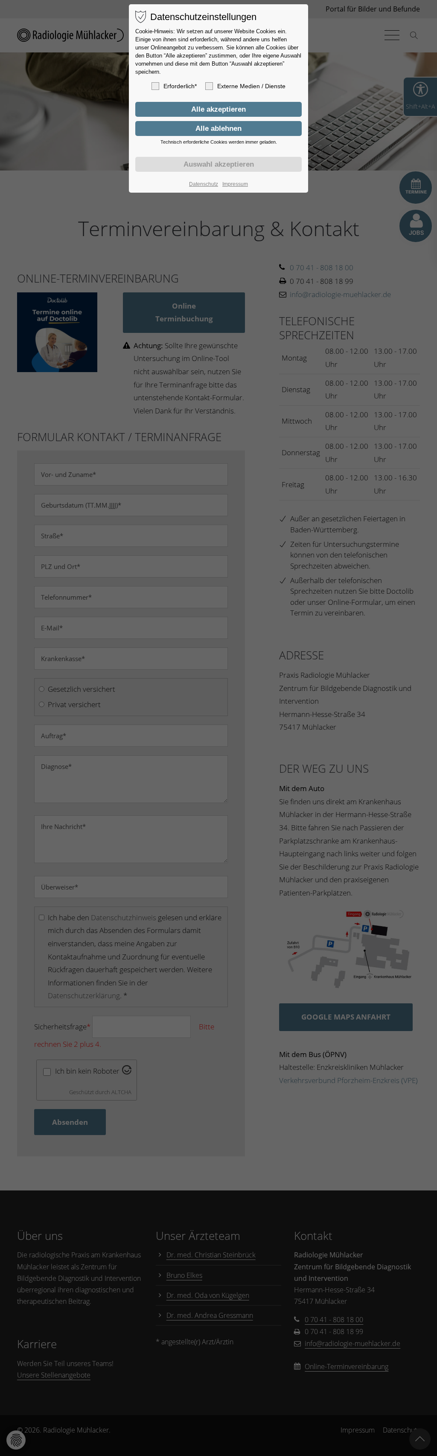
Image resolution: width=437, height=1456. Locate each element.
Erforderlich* (180, 86)
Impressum (235, 184)
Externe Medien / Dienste (251, 86)
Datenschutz (203, 184)
